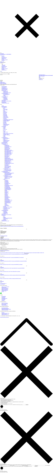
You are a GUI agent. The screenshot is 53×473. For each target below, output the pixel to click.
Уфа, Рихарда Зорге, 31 (3, 54)
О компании (3, 65)
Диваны (4, 139)
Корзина (1, 62)
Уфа (0, 53)
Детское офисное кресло (8, 146)
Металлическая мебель (5, 171)
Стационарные (5, 98)
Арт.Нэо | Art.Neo (5, 116)
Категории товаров (4, 142)
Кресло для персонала (8, 166)
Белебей (3, 53)
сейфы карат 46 (7, 205)
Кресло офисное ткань (8, 152)
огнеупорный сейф (7, 187)
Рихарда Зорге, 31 (3, 283)
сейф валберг (6, 198)
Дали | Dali (4, 118)
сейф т (6, 203)
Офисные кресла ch (7, 161)
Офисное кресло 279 (7, 158)
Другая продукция (5, 209)
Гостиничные (7, 182)
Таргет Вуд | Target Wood (6, 134)
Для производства (5, 94)
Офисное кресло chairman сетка (9, 159)
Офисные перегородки (5, 210)
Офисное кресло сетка (8, 160)
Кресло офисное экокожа (8, 154)
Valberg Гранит (7, 184)
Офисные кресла (5, 91)
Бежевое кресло (7, 145)
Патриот (4, 111)
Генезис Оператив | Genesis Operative (8, 133)
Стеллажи (4, 206)
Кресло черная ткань (7, 155)
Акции (1, 81)
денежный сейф (7, 186)
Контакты (3, 60)
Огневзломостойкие (7, 183)
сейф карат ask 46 (7, 200)
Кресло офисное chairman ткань (9, 150)
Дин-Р (4, 131)
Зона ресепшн (4, 215)
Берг (4, 108)
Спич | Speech (5, 115)
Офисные (3, 300)
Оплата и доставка (4, 57)
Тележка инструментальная (8, 176)
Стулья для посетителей (8, 170)
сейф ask (6, 193)
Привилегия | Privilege (6, 124)
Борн (4, 110)
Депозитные (3, 297)
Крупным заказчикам (5, 59)
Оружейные (6, 181)
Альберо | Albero (23, 252)
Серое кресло (6, 164)
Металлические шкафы (6, 172)
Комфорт (4, 127)
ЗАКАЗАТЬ (36, 466)
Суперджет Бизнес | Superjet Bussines (8, 119)
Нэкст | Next (5, 123)
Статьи (3, 291)
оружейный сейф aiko (8, 188)
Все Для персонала (2, 252)
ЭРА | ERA (4, 125)
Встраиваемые (4, 296)
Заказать (27, 404)
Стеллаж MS (5, 207)
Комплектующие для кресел (7, 92)
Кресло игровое (7, 167)
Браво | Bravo (5, 114)
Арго (4, 132)
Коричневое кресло (7, 148)
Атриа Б (4, 107)
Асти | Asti (4, 121)
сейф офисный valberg (8, 202)
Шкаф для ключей (7, 178)
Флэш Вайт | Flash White (6, 120)
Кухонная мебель (4, 220)
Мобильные (5, 97)
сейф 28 (6, 190)
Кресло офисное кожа (8, 151)
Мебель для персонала (5, 289)
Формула (4, 130)
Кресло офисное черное (8, 153)
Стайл (4, 136)
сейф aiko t (6, 192)
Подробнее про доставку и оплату (4, 250)
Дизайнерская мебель (5, 137)
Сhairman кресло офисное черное (9, 163)
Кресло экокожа (7, 156)
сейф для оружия (7, 199)
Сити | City (4, 113)
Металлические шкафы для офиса (6, 309)
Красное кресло (7, 149)
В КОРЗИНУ (2, 260)
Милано (4, 128)
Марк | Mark (5, 112)
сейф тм (6, 204)
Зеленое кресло (7, 147)
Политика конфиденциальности (4, 317)
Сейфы (4, 95)
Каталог (3, 56)
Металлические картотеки (8, 173)
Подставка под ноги (7, 162)
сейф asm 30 (6, 195)
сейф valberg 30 (7, 196)
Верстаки (3, 312)
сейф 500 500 (6, 191)
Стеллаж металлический (6, 208)
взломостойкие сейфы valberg (9, 185)
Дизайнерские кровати (6, 140)
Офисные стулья (5, 168)
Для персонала (4, 126)
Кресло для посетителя (8, 169)
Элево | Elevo (5, 129)
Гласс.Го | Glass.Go (5, 117)
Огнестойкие (6, 180)
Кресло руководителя (5, 305)
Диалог (4, 135)
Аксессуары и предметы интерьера (6, 214)
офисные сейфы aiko (7, 189)
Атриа (9, 252)
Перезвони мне (41, 79)
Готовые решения (4, 106)
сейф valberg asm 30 (7, 197)
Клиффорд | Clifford (39, 252)
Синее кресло (7, 165)
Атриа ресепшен (5, 218)
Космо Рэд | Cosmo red (6, 138)
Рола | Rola (4, 122)
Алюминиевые (5, 212)
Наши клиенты (4, 58)
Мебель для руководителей (5, 286)
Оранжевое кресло (7, 157)
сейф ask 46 (6, 194)
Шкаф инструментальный (5, 314)
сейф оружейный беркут (8, 201)
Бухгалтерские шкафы (8, 174)
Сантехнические (5, 99)
